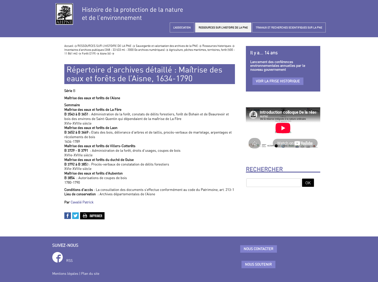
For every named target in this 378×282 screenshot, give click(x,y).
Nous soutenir (258, 264)
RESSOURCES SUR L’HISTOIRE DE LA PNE (223, 27)
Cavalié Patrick (82, 202)
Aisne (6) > (107, 53)
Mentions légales (65, 273)
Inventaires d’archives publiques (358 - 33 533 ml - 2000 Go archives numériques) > (116, 49)
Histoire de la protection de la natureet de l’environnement (132, 13)
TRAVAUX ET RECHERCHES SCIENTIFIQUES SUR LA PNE (289, 27)
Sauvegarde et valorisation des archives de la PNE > (168, 46)
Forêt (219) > (90, 53)
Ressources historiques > (218, 46)
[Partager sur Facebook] (67, 215)
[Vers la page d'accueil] (64, 14)
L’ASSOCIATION (182, 27)
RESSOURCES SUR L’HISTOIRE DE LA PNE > (106, 46)
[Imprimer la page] (92, 215)
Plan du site (90, 273)
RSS (69, 260)
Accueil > (70, 46)
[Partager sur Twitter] (75, 215)
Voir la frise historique (278, 81)
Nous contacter (258, 249)
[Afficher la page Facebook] (57, 258)
